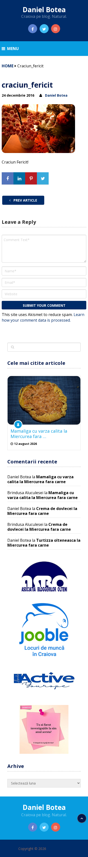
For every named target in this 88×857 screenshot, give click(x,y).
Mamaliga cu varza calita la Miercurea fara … (39, 433)
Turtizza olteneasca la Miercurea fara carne (43, 543)
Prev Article (24, 200)
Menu (13, 48)
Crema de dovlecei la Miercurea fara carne (42, 511)
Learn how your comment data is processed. (43, 317)
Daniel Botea (44, 9)
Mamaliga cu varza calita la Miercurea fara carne (40, 479)
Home (7, 66)
